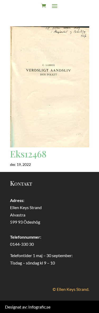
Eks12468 (28, 154)
